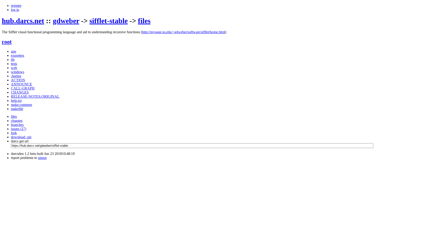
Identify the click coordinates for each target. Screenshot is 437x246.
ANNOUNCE (21, 84)
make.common (21, 105)
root (7, 42)
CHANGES (20, 92)
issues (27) (18, 129)
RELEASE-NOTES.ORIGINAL (35, 96)
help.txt (16, 100)
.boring (16, 76)
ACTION (18, 80)
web (14, 68)
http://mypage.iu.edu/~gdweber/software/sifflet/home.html (183, 32)
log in (15, 10)
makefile (17, 109)
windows (17, 72)
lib (13, 60)
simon (42, 158)
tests (14, 64)
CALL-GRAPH (23, 88)
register (16, 6)
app (13, 51)
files (144, 21)
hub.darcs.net (23, 21)
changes (17, 121)
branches (17, 125)
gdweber (66, 21)
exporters (17, 55)
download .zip (21, 137)
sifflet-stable (108, 21)
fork (14, 133)
